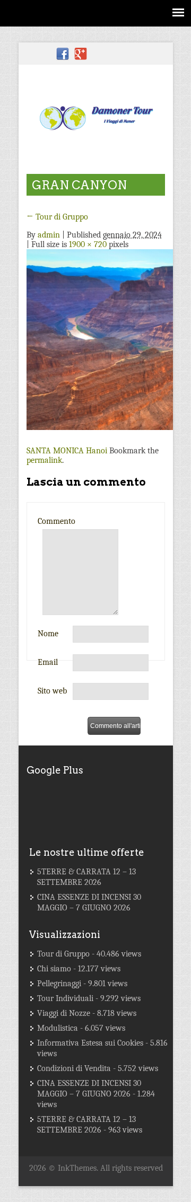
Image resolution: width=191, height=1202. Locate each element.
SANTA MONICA (55, 450)
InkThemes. (78, 1168)
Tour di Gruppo (57, 217)
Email (48, 662)
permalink (44, 460)
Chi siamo (54, 968)
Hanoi (96, 450)
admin (49, 235)
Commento (56, 521)
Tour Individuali (65, 998)
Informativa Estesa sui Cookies (90, 1043)
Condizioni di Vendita (74, 1068)
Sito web (52, 691)
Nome (48, 633)
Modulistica (57, 1028)
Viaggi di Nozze (63, 1013)
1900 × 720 (88, 244)
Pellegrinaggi (59, 983)
